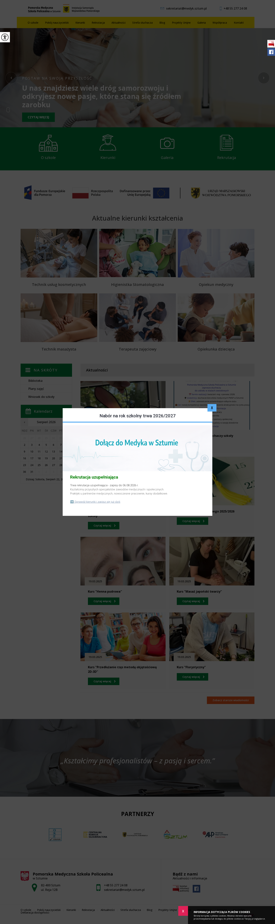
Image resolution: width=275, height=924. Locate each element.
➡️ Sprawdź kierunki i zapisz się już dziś (95, 501)
